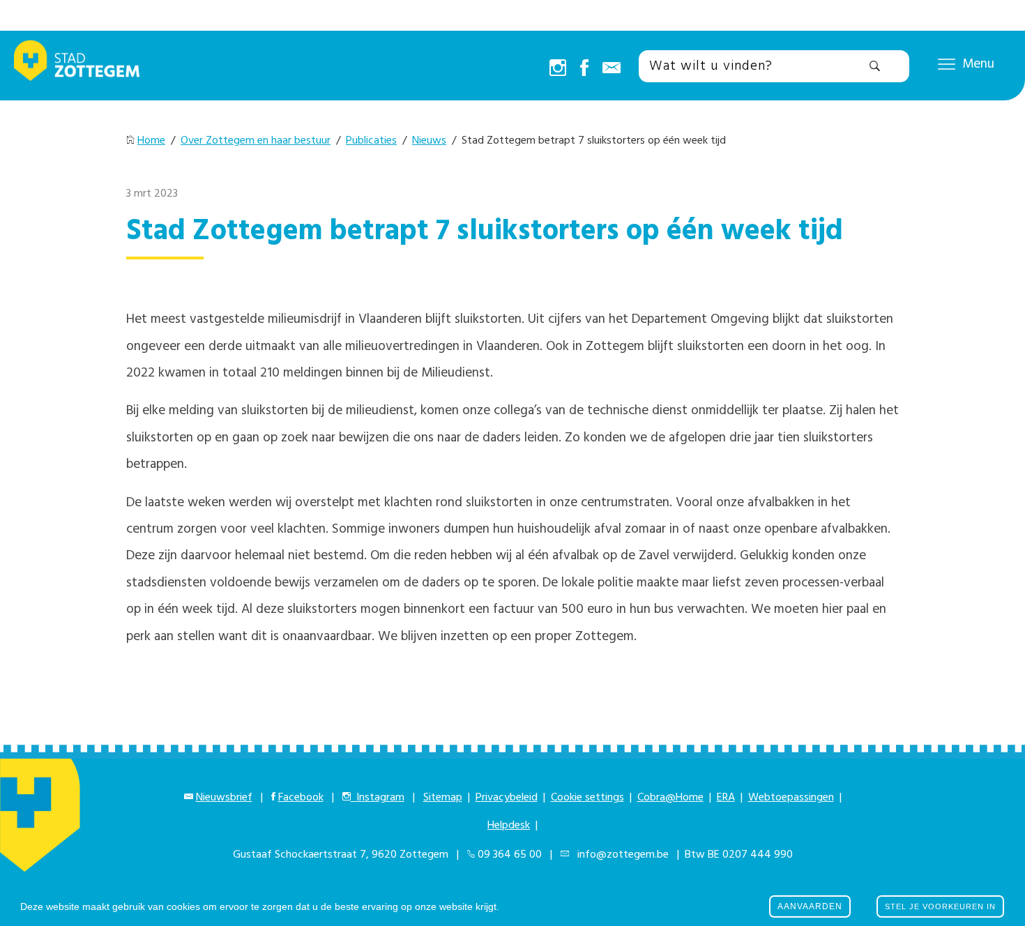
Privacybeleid (507, 798)
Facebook (301, 798)
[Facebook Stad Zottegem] (584, 69)
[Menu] (946, 63)
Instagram (377, 798)
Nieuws (429, 141)
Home (151, 141)
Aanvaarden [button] (809, 906)
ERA (726, 798)
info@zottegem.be (620, 855)
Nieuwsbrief (224, 798)
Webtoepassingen (791, 798)
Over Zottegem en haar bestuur (256, 141)
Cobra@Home (670, 798)
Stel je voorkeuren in (940, 906)
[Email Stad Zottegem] (611, 69)
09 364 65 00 (510, 855)
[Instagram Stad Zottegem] (558, 69)
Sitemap (442, 798)
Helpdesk (508, 826)
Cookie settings (587, 798)
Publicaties (371, 141)
